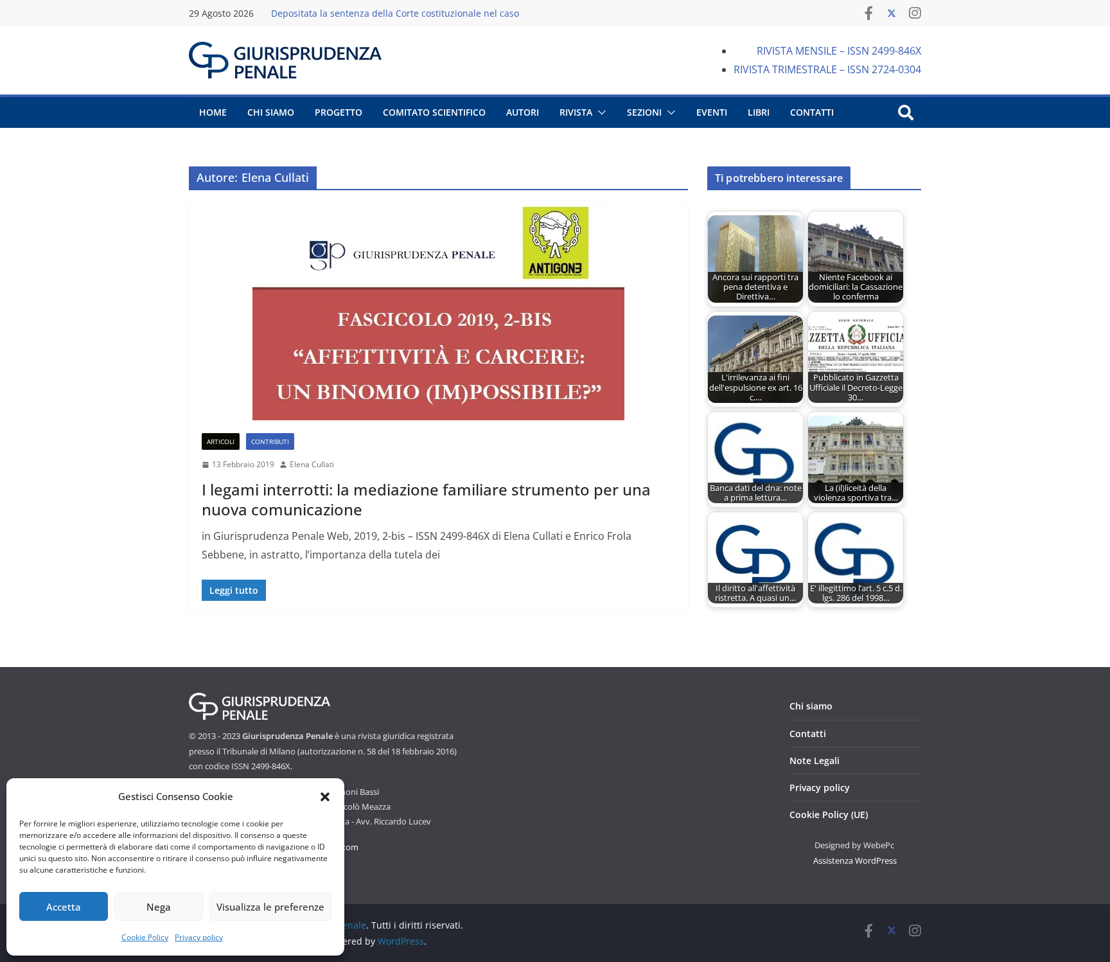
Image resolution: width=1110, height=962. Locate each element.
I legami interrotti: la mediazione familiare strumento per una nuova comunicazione (426, 499)
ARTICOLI (220, 441)
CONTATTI (812, 112)
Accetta (63, 906)
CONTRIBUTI (270, 441)
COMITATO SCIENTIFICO (434, 112)
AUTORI (522, 112)
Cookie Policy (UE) (828, 814)
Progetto (338, 112)
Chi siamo (811, 706)
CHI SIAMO (270, 112)
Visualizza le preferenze (270, 906)
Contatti (807, 733)
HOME (213, 112)
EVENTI (711, 112)
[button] (325, 796)
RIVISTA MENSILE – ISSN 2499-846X (839, 51)
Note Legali (814, 760)
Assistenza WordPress (855, 860)
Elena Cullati (312, 464)
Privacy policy (199, 937)
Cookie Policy (144, 937)
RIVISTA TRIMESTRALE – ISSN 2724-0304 (827, 69)
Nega (158, 906)
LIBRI (759, 112)
